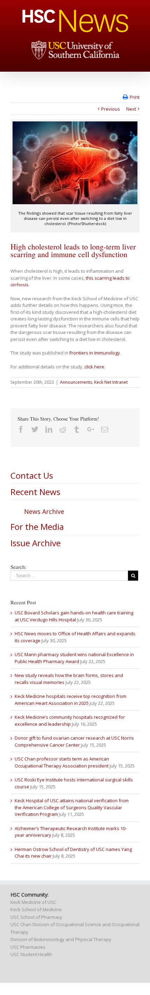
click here (94, 367)
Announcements (76, 382)
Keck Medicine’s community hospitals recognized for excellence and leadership (70, 720)
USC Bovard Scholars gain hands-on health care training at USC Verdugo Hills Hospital (74, 616)
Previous (110, 109)
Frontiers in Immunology (94, 353)
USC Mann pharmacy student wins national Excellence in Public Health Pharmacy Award (74, 657)
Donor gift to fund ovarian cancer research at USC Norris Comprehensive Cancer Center (74, 741)
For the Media (37, 526)
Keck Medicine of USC (33, 902)
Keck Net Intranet (111, 382)
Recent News (35, 492)
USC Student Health (31, 954)
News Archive (44, 511)
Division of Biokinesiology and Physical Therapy (60, 939)
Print (135, 97)
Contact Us (31, 475)
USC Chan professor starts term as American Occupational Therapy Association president (62, 762)
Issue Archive (35, 543)
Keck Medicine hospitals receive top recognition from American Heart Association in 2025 (70, 699)
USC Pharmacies (27, 947)
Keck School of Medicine (36, 909)
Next (131, 109)
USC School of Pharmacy (36, 917)
